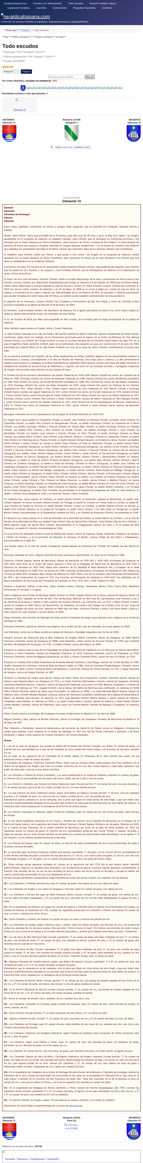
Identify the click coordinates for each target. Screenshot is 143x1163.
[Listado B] (27, 88)
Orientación (53, 1158)
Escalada (10, 1158)
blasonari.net (76, 1105)
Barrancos (22, 1158)
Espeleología (37, 1158)
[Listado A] (23, 88)
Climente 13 (19, 109)
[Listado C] (31, 88)
